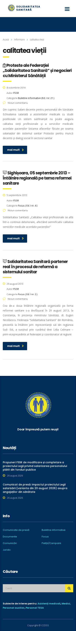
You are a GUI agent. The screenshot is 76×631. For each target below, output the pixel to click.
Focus (45, 536)
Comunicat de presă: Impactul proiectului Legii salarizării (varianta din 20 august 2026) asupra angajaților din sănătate (35, 488)
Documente (10, 536)
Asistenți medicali (49, 603)
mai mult (13, 150)
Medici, (66, 603)
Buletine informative (53, 530)
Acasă (6, 39)
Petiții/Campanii (51, 543)
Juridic (7, 549)
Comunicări (10, 543)
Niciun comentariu (17, 102)
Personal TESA (35, 608)
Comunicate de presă (16, 530)
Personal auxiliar (14, 608)
